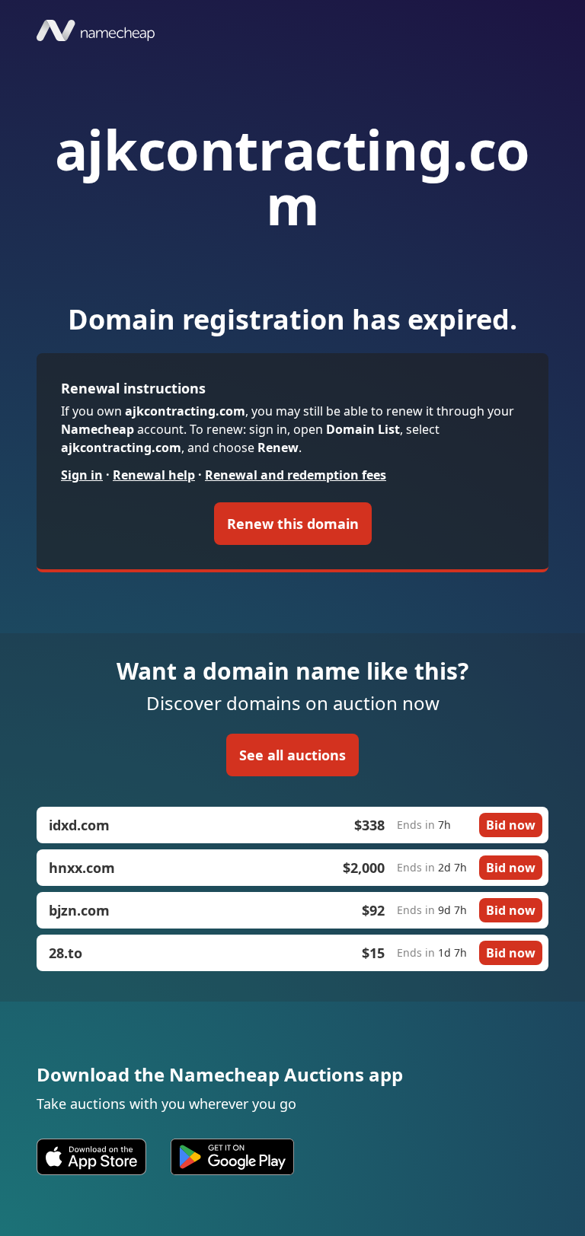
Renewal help (154, 475)
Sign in (82, 475)
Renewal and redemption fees (295, 475)
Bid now (510, 825)
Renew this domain (293, 523)
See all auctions (292, 755)
